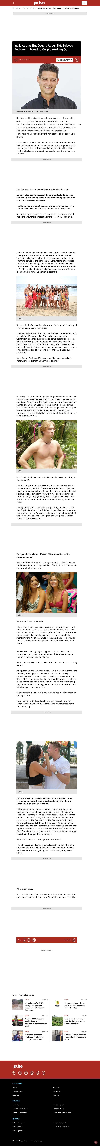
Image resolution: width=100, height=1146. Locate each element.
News (27, 1000)
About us (15, 1105)
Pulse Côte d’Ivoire (60, 1127)
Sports (55, 1088)
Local (66, 1000)
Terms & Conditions (19, 1113)
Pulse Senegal (58, 1123)
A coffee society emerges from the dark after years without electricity (74, 1021)
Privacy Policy (58, 1105)
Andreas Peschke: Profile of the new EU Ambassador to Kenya (75, 1037)
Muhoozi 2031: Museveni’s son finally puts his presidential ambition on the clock (36, 1022)
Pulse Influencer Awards (62, 1113)
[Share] (77, 60)
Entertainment (17, 1091)
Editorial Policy (58, 1109)
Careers (56, 1091)
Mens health (26, 8)
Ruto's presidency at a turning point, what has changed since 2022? (34, 1037)
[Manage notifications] (95, 1142)
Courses (56, 1095)
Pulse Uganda (17, 1131)
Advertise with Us (18, 1109)
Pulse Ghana (17, 1127)
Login (84, 3)
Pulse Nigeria (17, 1123)
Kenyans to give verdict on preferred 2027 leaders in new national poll (74, 1005)
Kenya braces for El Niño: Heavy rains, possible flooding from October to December (35, 1006)
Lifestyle (18, 8)
